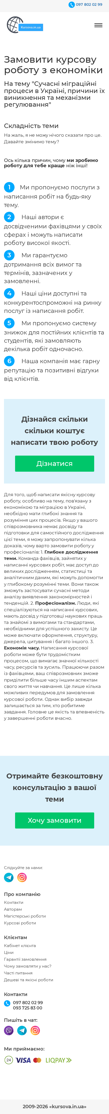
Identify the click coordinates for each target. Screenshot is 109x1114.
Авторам (13, 909)
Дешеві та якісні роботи (28, 980)
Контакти (13, 902)
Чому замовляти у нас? (28, 966)
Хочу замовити (54, 820)
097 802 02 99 (89, 4)
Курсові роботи (20, 923)
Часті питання (18, 973)
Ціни (8, 952)
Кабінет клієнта (20, 945)
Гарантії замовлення (25, 959)
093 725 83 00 (27, 1008)
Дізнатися (55, 463)
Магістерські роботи (25, 916)
